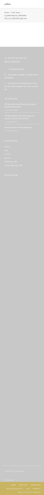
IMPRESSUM (36, 485)
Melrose (7, 158)
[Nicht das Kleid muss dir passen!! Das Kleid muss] (22, 261)
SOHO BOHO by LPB (13, 165)
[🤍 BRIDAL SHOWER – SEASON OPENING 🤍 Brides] (22, 214)
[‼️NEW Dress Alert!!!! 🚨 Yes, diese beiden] (22, 422)
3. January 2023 (11, 121)
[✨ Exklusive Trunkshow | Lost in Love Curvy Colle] (22, 307)
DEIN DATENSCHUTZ (14, 488)
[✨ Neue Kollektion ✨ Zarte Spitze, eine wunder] (22, 284)
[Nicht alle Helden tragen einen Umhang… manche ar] (22, 330)
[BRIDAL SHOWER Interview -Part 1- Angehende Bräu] (22, 399)
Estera (7, 147)
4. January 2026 (11, 110)
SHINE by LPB (10, 162)
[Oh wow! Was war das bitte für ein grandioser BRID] (22, 445)
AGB (28, 488)
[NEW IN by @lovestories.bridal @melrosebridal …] (22, 376)
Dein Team (15, 13)
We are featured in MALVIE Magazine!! (18, 127)
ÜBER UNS (23, 485)
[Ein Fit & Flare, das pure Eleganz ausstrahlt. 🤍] (22, 353)
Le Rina (7, 154)
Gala (6, 150)
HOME (13, 485)
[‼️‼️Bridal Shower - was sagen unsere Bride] (22, 237)
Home (6, 13)
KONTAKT (37, 488)
